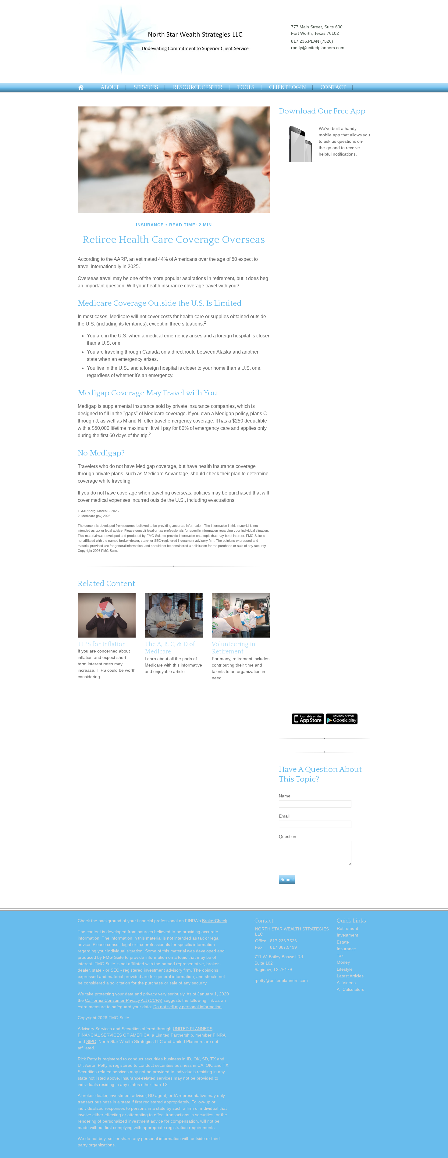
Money (343, 962)
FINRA (219, 1035)
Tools (245, 88)
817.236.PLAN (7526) (312, 41)
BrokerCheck (214, 920)
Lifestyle (345, 969)
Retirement (347, 928)
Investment (347, 935)
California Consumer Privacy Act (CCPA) (123, 1000)
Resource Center (197, 88)
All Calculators (350, 989)
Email (284, 816)
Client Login (287, 88)
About (110, 88)
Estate (343, 942)
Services (146, 88)
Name (284, 795)
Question (287, 836)
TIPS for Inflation (102, 644)
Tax (340, 955)
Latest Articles (350, 975)
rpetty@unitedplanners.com (317, 47)
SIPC (91, 1041)
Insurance (346, 948)
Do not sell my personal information (187, 1006)
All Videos (346, 982)
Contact (333, 88)
